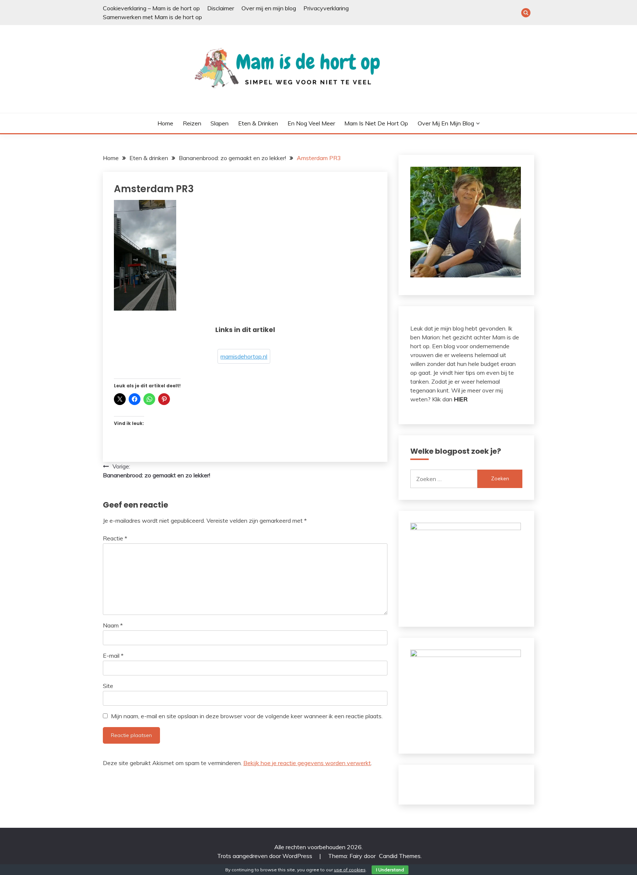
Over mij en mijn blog (268, 8)
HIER (460, 399)
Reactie (115, 538)
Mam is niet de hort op (376, 123)
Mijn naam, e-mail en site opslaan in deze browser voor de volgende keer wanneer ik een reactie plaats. (247, 716)
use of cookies (350, 869)
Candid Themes (400, 856)
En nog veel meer (311, 123)
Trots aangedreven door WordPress (265, 856)
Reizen (192, 123)
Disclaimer (220, 8)
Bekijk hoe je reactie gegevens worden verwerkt (307, 763)
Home (165, 123)
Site (108, 685)
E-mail (113, 655)
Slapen (219, 123)
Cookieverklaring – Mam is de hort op (151, 8)
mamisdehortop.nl (243, 356)
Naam (113, 625)
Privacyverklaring (326, 8)
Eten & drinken (258, 123)
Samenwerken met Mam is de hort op (152, 17)
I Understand (390, 869)
